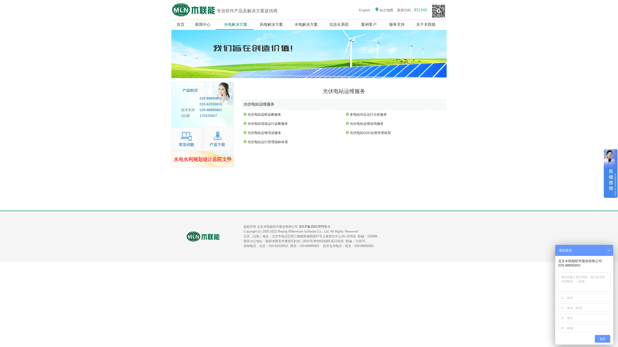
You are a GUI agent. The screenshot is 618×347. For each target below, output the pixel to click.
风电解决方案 (271, 24)
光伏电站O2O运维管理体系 (370, 133)
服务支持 (397, 24)
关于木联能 (426, 24)
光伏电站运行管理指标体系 (267, 142)
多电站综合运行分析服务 (368, 114)
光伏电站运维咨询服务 (367, 124)
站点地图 (386, 10)
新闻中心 (203, 24)
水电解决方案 (306, 24)
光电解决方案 (235, 24)
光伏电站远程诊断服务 (264, 114)
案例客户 (369, 24)
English (364, 10)
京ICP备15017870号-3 (314, 226)
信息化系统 (339, 24)
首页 (180, 24)
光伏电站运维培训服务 (264, 133)
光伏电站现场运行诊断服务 (267, 124)
